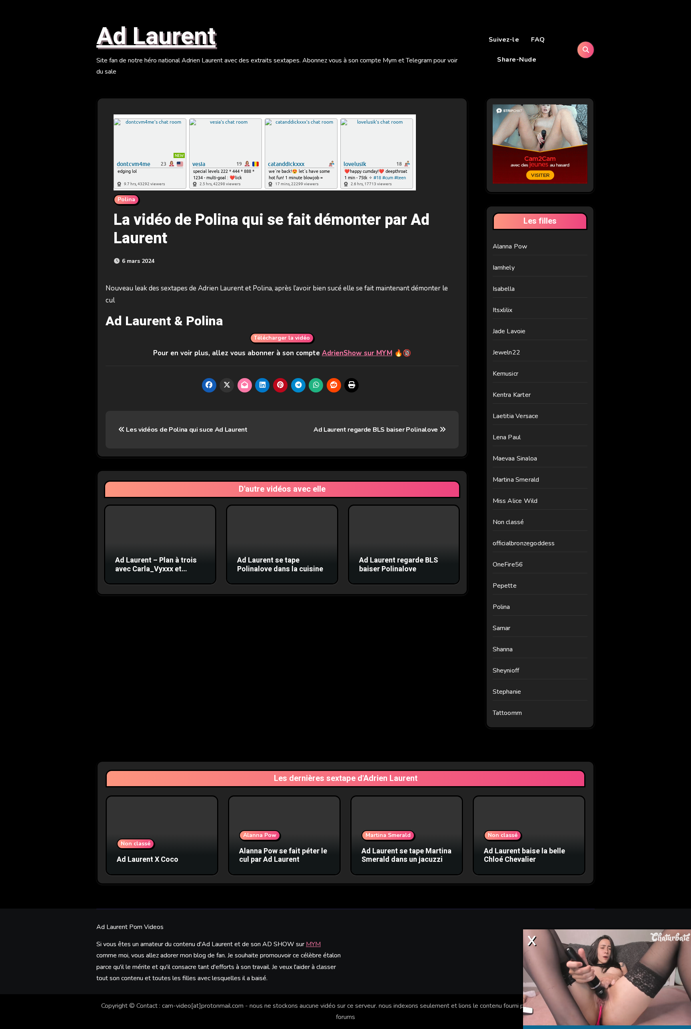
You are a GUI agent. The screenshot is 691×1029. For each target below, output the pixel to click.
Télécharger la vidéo (282, 338)
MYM (313, 944)
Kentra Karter (512, 394)
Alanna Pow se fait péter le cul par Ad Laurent (283, 855)
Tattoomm (507, 713)
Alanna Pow (510, 246)
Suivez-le (504, 39)
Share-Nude (516, 59)
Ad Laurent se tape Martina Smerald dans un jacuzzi (406, 855)
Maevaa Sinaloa (515, 458)
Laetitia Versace (516, 416)
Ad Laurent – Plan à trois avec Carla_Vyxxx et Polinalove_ (156, 569)
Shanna (503, 649)
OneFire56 (508, 564)
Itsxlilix (503, 310)
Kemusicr (506, 373)
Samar (502, 628)
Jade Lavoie (509, 331)
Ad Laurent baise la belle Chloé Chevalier (524, 855)
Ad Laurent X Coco (147, 859)
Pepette (505, 585)
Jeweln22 (507, 352)
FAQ (538, 39)
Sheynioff (506, 670)
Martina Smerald (516, 479)
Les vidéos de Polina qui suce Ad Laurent (186, 429)
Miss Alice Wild (515, 500)
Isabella (504, 288)
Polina (126, 199)
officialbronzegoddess (524, 543)
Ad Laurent (156, 36)
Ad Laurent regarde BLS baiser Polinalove (376, 429)
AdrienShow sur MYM (357, 353)
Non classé (508, 522)
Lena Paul (507, 437)
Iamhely (504, 267)
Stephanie (507, 691)
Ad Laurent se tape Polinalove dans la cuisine (280, 565)
